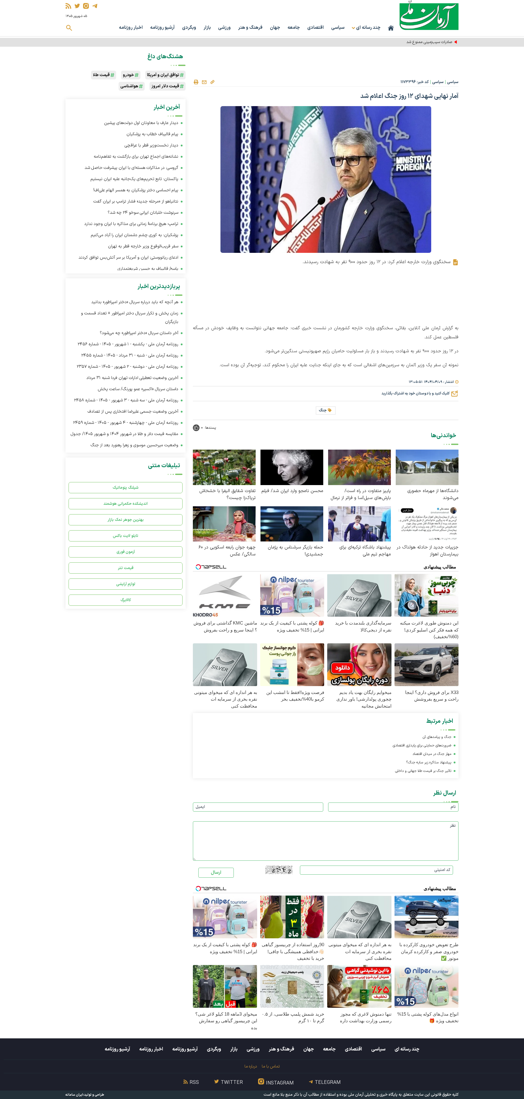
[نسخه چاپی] (196, 82)
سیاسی (337, 27)
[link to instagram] (86, 6)
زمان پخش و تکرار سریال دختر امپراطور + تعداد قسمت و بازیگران (129, 317)
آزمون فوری (125, 552)
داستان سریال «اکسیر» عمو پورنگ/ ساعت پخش (138, 389)
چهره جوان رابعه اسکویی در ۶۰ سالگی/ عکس (227, 551)
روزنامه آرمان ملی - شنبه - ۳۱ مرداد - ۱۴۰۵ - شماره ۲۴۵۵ (129, 355)
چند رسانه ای (407, 1049)
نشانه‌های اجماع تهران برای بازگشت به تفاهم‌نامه (136, 156)
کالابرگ (125, 600)
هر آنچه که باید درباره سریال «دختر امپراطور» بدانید (134, 302)
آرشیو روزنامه (162, 27)
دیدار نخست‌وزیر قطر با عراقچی (151, 145)
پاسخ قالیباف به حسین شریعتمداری (148, 269)
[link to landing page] (428, 15)
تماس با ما (271, 1066)
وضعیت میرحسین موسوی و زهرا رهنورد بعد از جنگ (134, 445)
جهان (275, 27)
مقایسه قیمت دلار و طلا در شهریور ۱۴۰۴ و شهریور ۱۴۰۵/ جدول (124, 434)
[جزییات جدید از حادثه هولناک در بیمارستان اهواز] (427, 523)
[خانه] (391, 28)
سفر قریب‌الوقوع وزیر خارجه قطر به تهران (143, 246)
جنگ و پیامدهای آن (437, 737)
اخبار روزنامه (131, 27)
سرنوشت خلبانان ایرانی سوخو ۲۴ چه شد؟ (143, 212)
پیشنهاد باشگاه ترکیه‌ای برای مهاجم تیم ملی (365, 551)
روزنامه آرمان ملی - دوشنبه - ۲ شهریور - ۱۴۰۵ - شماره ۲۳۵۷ (127, 367)
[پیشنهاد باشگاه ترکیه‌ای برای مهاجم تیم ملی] (359, 523)
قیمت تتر (125, 568)
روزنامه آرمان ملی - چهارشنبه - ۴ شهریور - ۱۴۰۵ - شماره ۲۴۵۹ (125, 423)
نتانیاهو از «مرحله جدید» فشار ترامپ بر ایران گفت (135, 201)
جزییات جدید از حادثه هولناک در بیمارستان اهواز (427, 551)
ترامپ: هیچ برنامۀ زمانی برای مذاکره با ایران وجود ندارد (131, 224)
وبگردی (189, 27)
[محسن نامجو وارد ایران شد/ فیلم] (291, 467)
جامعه (293, 27)
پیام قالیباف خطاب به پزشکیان (152, 134)
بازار (207, 27)
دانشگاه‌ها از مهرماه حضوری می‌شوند (432, 494)
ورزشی (224, 27)
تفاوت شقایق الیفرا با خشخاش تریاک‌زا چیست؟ (227, 494)
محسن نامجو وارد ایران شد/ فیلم (292, 491)
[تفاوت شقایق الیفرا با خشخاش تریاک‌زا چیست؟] (224, 467)
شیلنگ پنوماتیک (126, 488)
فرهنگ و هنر (250, 27)
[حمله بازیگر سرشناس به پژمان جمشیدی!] (291, 523)
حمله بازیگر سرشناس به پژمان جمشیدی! (295, 551)
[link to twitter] (77, 6)
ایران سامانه (74, 1094)
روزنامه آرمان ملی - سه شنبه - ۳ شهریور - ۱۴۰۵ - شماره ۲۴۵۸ (126, 400)
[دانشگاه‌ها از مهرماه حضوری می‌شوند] (427, 467)
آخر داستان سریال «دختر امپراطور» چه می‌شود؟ (139, 333)
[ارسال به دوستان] (204, 82)
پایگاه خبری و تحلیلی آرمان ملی (373, 1095)
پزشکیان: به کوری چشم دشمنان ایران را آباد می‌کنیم (134, 235)
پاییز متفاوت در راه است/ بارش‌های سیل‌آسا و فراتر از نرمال (361, 494)
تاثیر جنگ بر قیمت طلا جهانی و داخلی (423, 771)
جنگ (323, 410)
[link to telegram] (95, 6)
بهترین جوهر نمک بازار (126, 520)
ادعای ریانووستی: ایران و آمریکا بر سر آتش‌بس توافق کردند (128, 257)
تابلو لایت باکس (125, 536)
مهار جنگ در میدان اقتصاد (431, 754)
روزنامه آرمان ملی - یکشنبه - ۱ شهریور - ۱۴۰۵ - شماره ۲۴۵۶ (128, 344)
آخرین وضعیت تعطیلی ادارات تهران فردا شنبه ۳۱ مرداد (132, 378)
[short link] (212, 82)
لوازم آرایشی (125, 584)
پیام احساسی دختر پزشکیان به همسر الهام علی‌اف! (135, 190)
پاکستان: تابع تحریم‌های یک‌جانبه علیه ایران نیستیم (134, 179)
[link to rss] (68, 6)
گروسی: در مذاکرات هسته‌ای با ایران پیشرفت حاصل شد (131, 168)
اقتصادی (315, 27)
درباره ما (250, 1066)
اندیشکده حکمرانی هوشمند (125, 504)
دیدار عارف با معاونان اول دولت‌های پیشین (141, 123)
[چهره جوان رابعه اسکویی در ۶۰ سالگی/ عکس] (224, 523)
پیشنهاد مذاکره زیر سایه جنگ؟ (428, 762)
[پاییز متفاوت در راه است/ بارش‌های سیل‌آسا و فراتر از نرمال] (359, 467)
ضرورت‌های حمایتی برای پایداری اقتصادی (422, 745)
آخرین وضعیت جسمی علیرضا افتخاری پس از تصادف (133, 411)
